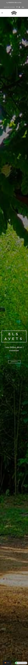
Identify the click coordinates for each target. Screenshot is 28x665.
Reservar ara (14, 361)
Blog (23, 7)
